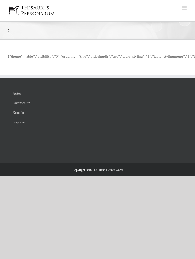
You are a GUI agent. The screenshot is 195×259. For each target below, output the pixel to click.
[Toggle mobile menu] (184, 7)
